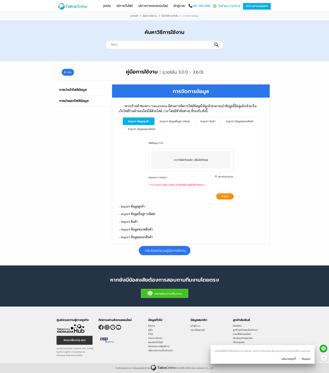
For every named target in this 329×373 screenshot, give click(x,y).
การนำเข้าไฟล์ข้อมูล (73, 89)
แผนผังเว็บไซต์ (155, 342)
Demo (151, 326)
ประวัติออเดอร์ (198, 330)
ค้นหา (216, 44)
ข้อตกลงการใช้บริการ (158, 346)
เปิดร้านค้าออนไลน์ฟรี (257, 6)
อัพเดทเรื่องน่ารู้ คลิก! (75, 340)
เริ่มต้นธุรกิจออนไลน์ (243, 338)
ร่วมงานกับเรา (155, 338)
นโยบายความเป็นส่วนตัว (160, 350)
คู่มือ (150, 330)
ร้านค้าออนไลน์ (122, 368)
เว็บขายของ (239, 342)
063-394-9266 (201, 5)
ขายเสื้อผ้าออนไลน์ (242, 334)
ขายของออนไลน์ (139, 368)
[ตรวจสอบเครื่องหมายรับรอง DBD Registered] (107, 340)
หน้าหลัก (134, 16)
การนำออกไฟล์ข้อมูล (74, 100)
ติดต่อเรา (237, 326)
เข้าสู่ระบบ (195, 326)
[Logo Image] (73, 6)
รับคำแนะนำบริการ (229, 6)
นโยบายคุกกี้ (289, 359)
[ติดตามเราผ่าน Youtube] (118, 327)
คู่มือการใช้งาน (150, 16)
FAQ (150, 334)
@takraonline (112, 327)
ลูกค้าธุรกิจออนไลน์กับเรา (245, 330)
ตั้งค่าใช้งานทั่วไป (169, 16)
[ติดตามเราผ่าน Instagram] (106, 327)
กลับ (69, 72)
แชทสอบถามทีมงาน (168, 293)
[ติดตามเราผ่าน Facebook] (101, 327)
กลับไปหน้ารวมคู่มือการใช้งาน (165, 250)
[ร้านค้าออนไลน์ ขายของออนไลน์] (163, 367)
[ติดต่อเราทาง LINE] (323, 348)
